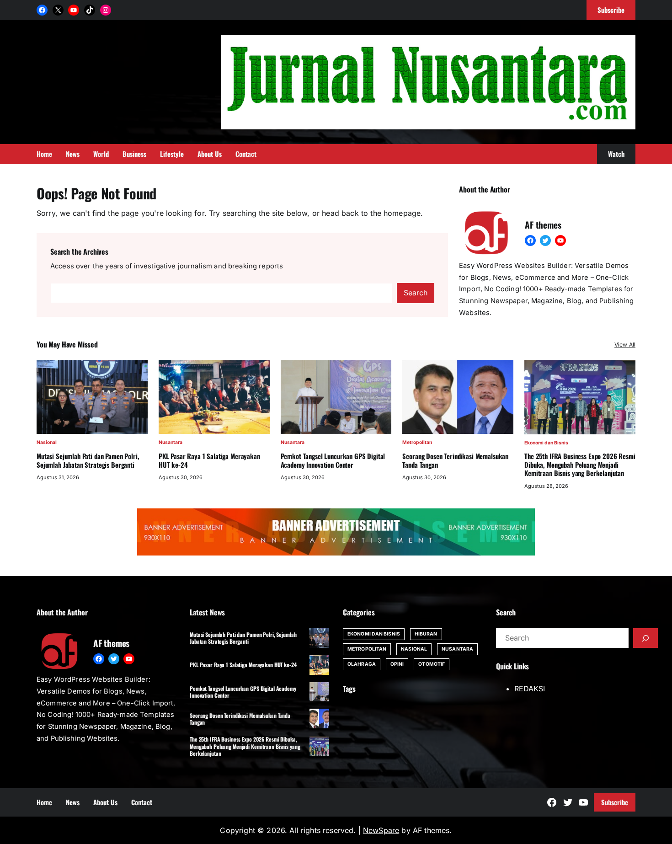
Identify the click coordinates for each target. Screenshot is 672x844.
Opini (397, 664)
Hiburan (426, 634)
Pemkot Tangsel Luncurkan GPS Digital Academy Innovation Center (333, 460)
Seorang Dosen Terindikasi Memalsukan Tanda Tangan (455, 460)
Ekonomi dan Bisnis (546, 443)
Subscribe (614, 802)
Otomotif (431, 664)
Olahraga (361, 664)
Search (415, 292)
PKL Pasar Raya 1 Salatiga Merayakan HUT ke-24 (209, 460)
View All (624, 344)
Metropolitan (417, 442)
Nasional (47, 442)
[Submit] (645, 638)
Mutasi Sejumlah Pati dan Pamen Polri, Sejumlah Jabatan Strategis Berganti (88, 460)
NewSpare (381, 830)
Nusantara (170, 442)
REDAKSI (529, 688)
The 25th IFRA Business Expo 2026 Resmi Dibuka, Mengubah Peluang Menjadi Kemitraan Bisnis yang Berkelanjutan (579, 464)
